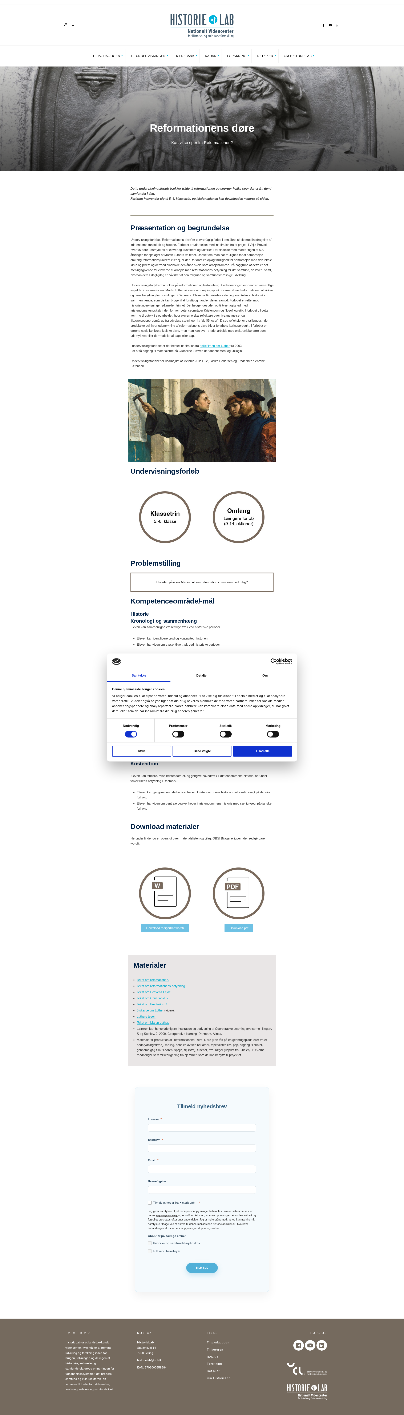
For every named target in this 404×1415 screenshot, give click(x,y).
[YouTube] (330, 25)
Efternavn (154, 1139)
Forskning (237, 56)
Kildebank (185, 56)
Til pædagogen (106, 56)
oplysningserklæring (166, 1215)
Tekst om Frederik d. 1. (152, 1004)
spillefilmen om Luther (215, 346)
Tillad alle (263, 751)
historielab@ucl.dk (149, 1360)
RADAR (211, 56)
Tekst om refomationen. (153, 980)
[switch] (178, 734)
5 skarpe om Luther (150, 1010)
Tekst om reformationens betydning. (161, 986)
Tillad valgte (202, 751)
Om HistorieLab (298, 56)
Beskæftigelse (157, 1181)
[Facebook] (323, 25)
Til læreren (215, 1349)
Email (151, 1160)
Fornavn (153, 1119)
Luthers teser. (146, 1016)
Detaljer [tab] (202, 675)
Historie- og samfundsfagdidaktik (176, 1243)
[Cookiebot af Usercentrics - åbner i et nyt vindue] (273, 661)
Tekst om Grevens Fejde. (154, 992)
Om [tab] (265, 675)
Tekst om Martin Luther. (153, 1022)
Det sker (265, 56)
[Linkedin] (321, 1345)
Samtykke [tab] (139, 675)
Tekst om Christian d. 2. (153, 998)
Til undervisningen (148, 56)
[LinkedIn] (337, 25)
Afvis (141, 751)
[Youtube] (310, 1345)
